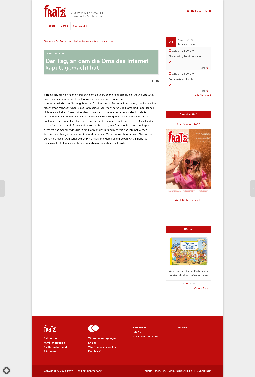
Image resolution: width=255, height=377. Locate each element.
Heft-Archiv (138, 332)
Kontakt (148, 371)
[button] (183, 283)
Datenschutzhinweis (178, 371)
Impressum (160, 371)
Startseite (48, 41)
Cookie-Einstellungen (201, 371)
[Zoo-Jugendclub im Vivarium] (2, 188)
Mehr (204, 68)
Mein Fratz (201, 11)
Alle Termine (202, 95)
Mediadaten (182, 327)
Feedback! (94, 351)
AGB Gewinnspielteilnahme (145, 336)
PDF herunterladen (191, 200)
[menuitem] (50, 26)
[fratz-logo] (55, 11)
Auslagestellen (139, 327)
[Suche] (204, 26)
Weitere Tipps (201, 288)
